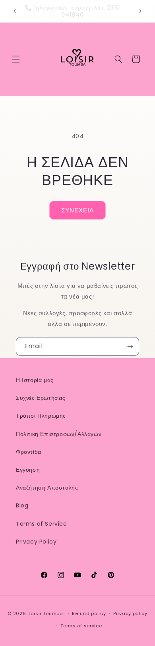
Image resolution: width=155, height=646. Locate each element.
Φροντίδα (28, 452)
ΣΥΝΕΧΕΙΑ (77, 210)
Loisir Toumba (46, 613)
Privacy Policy (36, 542)
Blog (22, 505)
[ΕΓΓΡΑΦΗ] (130, 346)
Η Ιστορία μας (35, 380)
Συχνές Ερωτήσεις (41, 398)
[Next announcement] (140, 11)
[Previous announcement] (14, 11)
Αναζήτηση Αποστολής (47, 488)
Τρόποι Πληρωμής (41, 416)
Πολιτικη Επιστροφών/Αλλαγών (58, 434)
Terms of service (81, 626)
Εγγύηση (28, 470)
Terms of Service (41, 524)
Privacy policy (130, 613)
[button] (16, 59)
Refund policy (89, 613)
